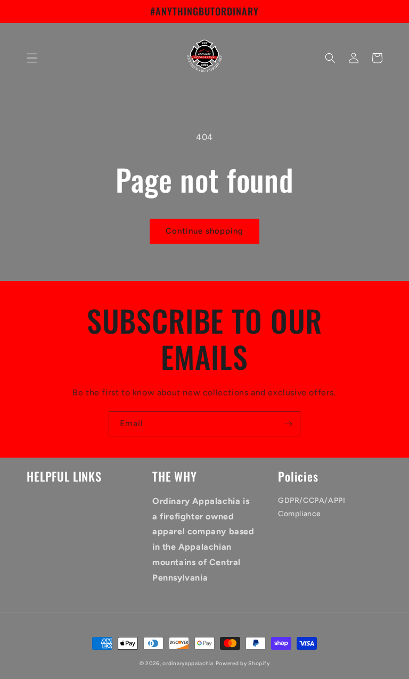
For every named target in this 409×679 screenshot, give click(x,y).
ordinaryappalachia (188, 663)
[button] (32, 58)
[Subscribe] (288, 423)
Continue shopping (204, 231)
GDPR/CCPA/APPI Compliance (311, 507)
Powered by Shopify (243, 663)
